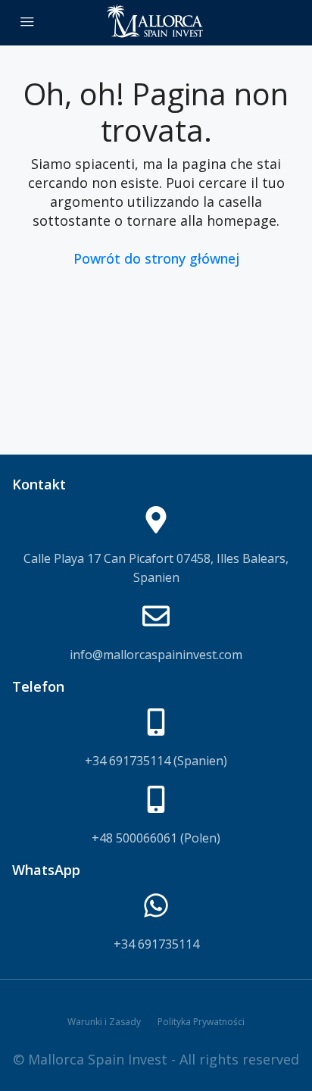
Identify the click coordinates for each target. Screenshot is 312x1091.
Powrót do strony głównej (156, 258)
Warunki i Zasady (104, 1021)
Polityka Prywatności (201, 1021)
